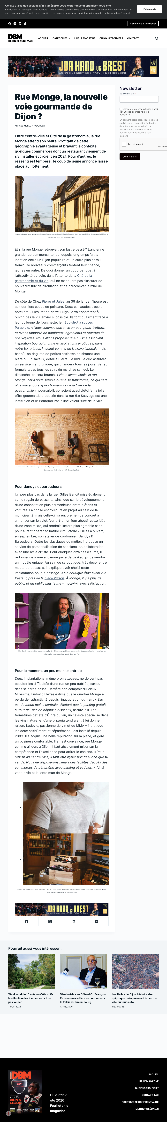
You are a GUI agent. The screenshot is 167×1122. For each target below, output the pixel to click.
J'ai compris (149, 9)
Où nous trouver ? (111, 38)
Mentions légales (147, 1108)
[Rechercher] (156, 38)
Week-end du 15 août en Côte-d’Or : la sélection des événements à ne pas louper (31, 998)
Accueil (43, 38)
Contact (133, 38)
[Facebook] (9, 23)
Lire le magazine (84, 38)
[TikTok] (25, 23)
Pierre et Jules (53, 301)
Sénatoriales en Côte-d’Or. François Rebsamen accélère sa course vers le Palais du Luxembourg (83, 998)
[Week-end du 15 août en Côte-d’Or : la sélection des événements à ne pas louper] (31, 971)
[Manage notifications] (8, 1113)
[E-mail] (96, 921)
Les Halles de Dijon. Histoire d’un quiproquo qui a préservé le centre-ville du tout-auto (135, 998)
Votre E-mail (128, 93)
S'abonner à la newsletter (143, 23)
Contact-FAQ (150, 1095)
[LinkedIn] (20, 23)
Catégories (60, 38)
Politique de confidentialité (140, 1102)
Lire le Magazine (148, 1081)
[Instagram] (15, 23)
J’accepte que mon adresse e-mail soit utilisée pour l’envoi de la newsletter (139, 112)
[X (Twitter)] (50, 921)
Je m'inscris (130, 156)
